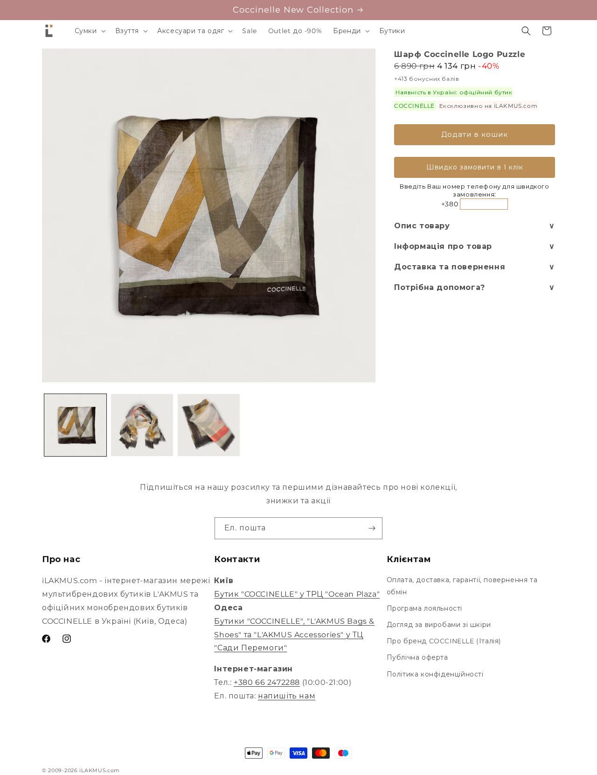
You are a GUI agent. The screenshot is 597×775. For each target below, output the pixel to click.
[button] (89, 31)
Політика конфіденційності (435, 674)
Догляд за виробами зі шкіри (439, 624)
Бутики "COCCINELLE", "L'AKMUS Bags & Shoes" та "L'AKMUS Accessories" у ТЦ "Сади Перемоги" (294, 635)
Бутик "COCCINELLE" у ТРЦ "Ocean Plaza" (297, 594)
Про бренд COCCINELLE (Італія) (444, 641)
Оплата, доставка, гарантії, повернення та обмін (462, 586)
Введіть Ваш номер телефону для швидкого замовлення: (474, 190)
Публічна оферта (417, 657)
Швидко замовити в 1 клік (474, 167)
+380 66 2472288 (267, 682)
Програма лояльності (424, 608)
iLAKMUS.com (99, 770)
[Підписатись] (371, 528)
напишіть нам (286, 695)
